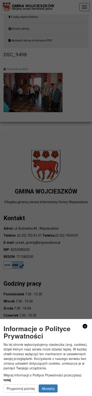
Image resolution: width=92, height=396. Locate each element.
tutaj (7, 379)
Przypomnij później (21, 388)
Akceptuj (48, 388)
